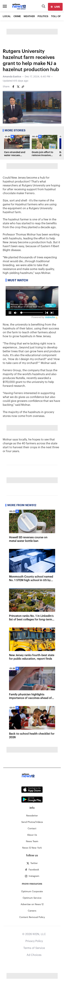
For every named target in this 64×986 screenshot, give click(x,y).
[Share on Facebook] (13, 86)
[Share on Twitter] (18, 86)
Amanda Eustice (12, 76)
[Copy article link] (23, 86)
